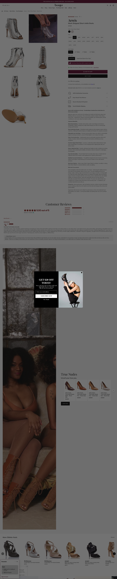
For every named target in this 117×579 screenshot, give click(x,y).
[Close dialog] (81, 272)
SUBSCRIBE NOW (46, 296)
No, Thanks (46, 299)
